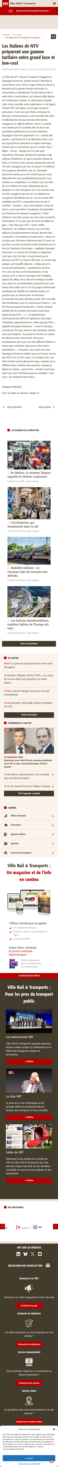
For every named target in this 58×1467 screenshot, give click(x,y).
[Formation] (53, 825)
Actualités (6, 35)
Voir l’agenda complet (29, 793)
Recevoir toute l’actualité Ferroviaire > (33, 11)
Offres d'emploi (18, 816)
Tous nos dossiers (29, 644)
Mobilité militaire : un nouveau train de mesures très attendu (27, 572)
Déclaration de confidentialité (30, 1464)
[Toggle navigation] (54, 3)
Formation (16, 825)
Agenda (14, 844)
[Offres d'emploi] (53, 816)
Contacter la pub (29, 1306)
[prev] (2, 1226)
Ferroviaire (17, 35)
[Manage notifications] (52, 1461)
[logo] (29, 1227)
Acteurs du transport (21, 853)
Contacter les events (29, 1383)
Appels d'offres (18, 834)
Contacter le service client (29, 1422)
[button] (54, 1429)
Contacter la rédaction (29, 1344)
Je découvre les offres (29, 976)
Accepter (29, 1458)
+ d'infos (29, 1062)
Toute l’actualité (29, 715)
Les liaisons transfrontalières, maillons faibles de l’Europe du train (28, 624)
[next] (55, 1226)
